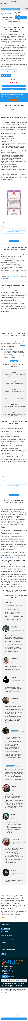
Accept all (14, 1018)
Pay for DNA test (14, 89)
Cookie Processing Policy (13, 231)
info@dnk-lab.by (6, 970)
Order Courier (21, 19)
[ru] (24, 8)
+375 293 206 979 (5, 19)
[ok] (15, 1)
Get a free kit (14, 361)
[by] (26, 10)
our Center (22, 345)
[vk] (13, 1)
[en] (26, 8)
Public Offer (3, 953)
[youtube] (16, 1)
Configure (14, 1012)
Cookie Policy (4, 942)
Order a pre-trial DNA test (14, 86)
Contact (3, 946)
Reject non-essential (14, 1015)
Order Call (21, 17)
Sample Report (6, 75)
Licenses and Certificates (6, 935)
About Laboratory (5, 924)
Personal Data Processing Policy (18, 230)
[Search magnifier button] (19, 9)
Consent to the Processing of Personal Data (14, 233)
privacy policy (4, 992)
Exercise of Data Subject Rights (8, 949)
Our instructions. (13, 357)
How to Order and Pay (5, 928)
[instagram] (11, 1)
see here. (19, 348)
